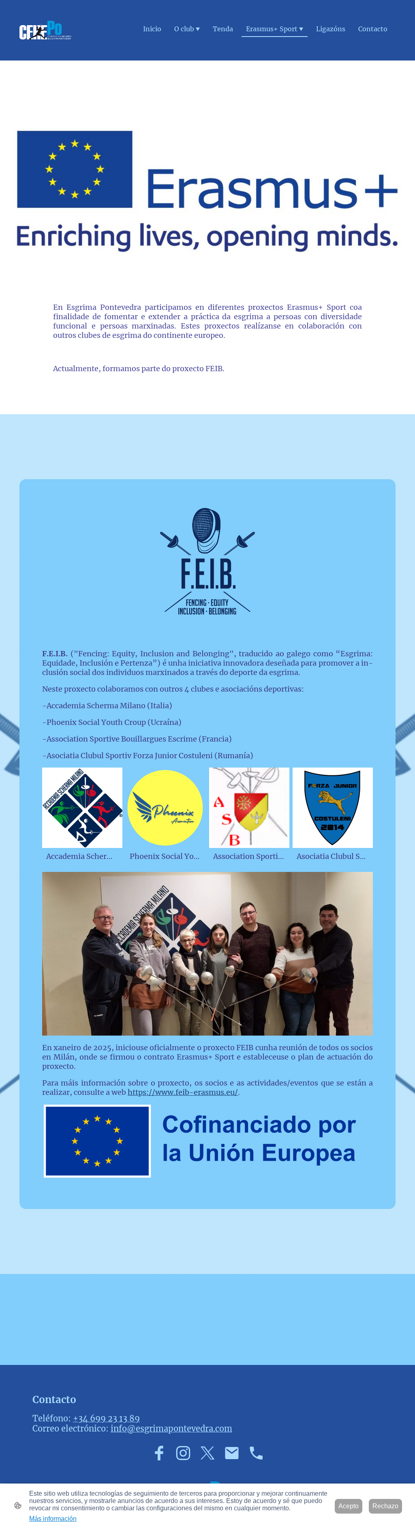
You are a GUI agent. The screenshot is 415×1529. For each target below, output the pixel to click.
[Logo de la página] (45, 30)
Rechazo (385, 1506)
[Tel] (256, 1453)
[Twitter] (207, 1453)
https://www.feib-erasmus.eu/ (183, 1092)
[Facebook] (159, 1453)
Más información (53, 1518)
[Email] (232, 1453)
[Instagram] (183, 1453)
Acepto (348, 1506)
